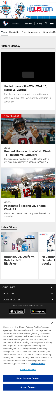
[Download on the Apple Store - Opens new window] (17, 311)
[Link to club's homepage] (5, 22)
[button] (28, 75)
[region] (28, 355)
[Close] (52, 322)
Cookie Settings (28, 369)
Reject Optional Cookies (28, 378)
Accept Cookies (28, 387)
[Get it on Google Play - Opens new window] (38, 313)
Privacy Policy (13, 363)
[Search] (46, 23)
